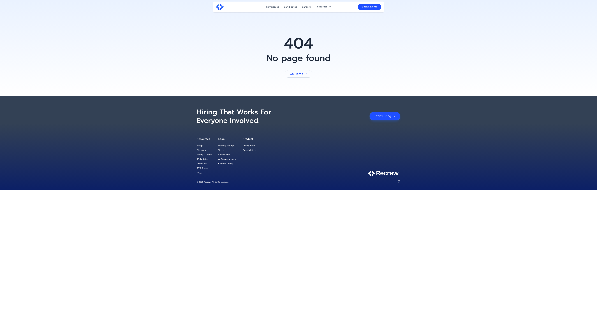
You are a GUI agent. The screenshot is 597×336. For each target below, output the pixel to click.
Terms (221, 150)
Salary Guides (204, 154)
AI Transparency (227, 159)
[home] (220, 7)
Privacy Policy (226, 145)
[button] (323, 6)
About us (202, 163)
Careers (306, 7)
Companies (272, 7)
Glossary (201, 150)
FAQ (199, 172)
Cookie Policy (225, 163)
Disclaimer (224, 154)
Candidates (290, 7)
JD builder (202, 159)
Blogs (200, 145)
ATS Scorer (203, 168)
